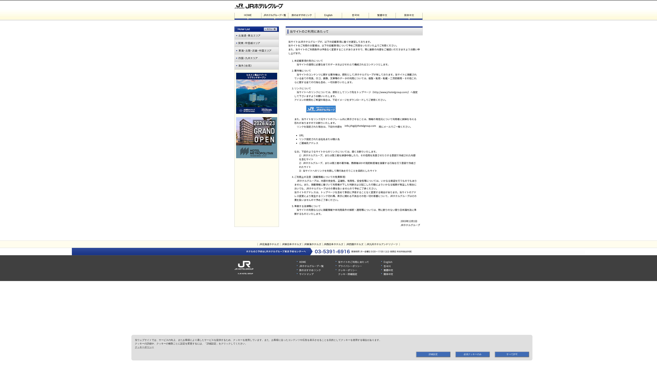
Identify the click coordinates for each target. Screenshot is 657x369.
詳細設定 (433, 354)
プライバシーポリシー (350, 266)
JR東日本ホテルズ (291, 244)
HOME (302, 262)
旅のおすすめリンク (310, 270)
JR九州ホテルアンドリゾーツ (382, 244)
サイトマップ (306, 274)
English (388, 262)
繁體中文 (388, 270)
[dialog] (331, 347)
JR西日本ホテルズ (333, 244)
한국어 (387, 266)
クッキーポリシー (347, 270)
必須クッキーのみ (472, 354)
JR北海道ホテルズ (269, 244)
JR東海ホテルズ (312, 244)
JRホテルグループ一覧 (311, 266)
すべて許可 (512, 354)
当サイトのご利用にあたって (353, 262)
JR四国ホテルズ (354, 244)
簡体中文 (388, 274)
